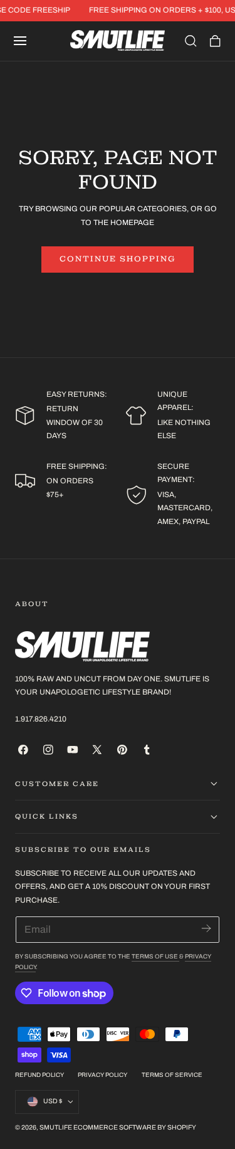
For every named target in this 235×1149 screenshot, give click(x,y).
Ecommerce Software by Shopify (134, 1127)
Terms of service (172, 1075)
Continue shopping (117, 259)
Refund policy (39, 1075)
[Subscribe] (206, 929)
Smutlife (55, 1127)
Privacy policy (102, 1075)
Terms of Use (155, 956)
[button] (20, 40)
